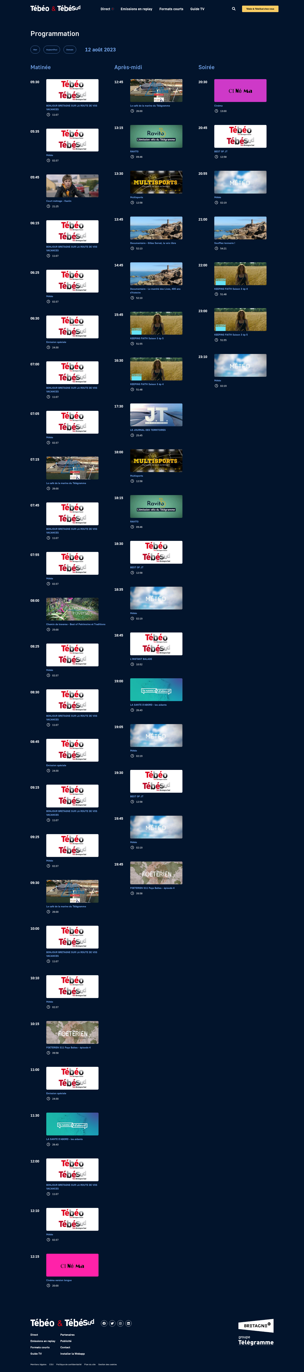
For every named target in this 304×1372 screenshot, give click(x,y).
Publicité (65, 1341)
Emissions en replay (136, 9)
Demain (69, 49)
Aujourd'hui (51, 49)
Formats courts (171, 9)
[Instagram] (120, 1323)
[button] (234, 9)
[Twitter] (112, 1323)
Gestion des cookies (107, 1364)
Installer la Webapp (72, 1353)
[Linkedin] (128, 1323)
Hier (35, 49)
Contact (65, 1347)
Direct (105, 9)
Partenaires (67, 1334)
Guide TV (197, 9)
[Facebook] (104, 1323)
